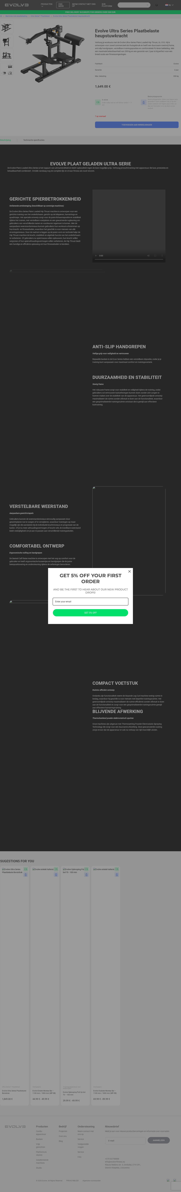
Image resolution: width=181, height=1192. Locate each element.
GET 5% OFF (90, 612)
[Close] (129, 571)
